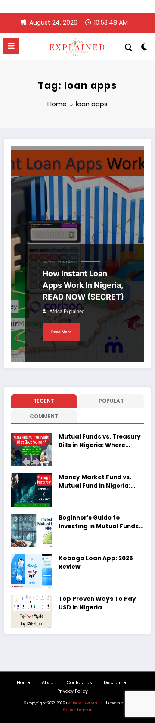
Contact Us (79, 682)
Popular (111, 400)
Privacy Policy (72, 691)
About (48, 682)
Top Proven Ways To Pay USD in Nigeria (97, 603)
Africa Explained (67, 311)
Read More (61, 331)
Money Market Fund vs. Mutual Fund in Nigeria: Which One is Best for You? (100, 482)
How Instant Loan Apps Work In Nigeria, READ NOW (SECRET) (83, 285)
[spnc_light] (144, 48)
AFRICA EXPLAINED (85, 703)
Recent (43, 400)
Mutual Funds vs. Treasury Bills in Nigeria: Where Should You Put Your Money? (100, 441)
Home (23, 682)
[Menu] (11, 46)
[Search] (129, 48)
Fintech (50, 262)
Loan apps (67, 262)
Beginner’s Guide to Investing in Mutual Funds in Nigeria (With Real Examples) (99, 522)
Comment (44, 416)
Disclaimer (116, 682)
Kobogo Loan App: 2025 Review (96, 562)
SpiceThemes (77, 710)
